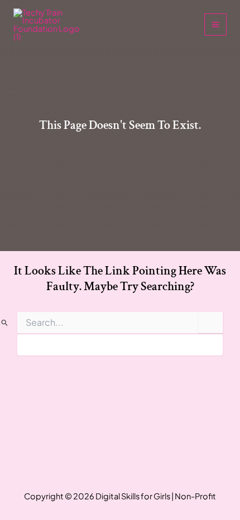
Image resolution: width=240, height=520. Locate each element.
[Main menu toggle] (215, 24)
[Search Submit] (4, 322)
